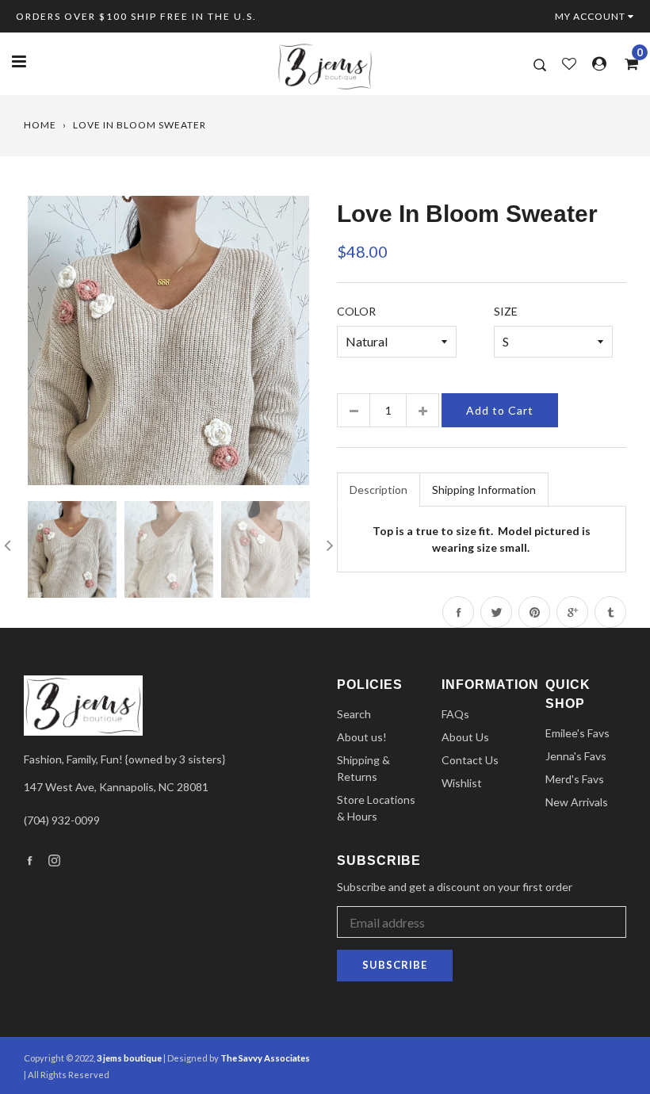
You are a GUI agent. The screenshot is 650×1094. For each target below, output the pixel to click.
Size (506, 311)
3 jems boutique (129, 1058)
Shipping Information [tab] (484, 489)
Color (356, 311)
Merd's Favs (574, 779)
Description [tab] (378, 489)
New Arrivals (576, 802)
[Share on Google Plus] (572, 612)
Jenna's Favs (575, 756)
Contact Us (470, 760)
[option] (168, 340)
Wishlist (462, 783)
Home (40, 125)
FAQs (455, 714)
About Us (465, 737)
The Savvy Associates (265, 1058)
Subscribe (394, 964)
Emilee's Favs (577, 733)
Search (354, 714)
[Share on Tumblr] (610, 612)
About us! (362, 737)
